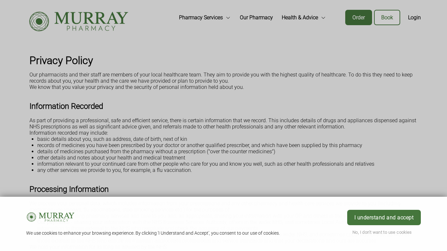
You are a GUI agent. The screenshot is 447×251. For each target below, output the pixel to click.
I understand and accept (384, 217)
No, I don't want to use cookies (382, 232)
